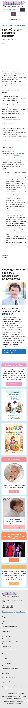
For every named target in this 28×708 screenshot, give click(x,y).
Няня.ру (4, 317)
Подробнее (14, 491)
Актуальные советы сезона (9, 648)
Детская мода (6, 638)
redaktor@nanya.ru (16, 579)
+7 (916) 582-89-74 (10, 677)
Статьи (4, 617)
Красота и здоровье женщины (10, 641)
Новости (4, 621)
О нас (4, 654)
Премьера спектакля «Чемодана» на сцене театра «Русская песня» (14, 536)
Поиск (22, 9)
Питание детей (6, 631)
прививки (13, 191)
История (4, 660)
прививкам (16, 155)
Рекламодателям (6, 663)
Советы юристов (6, 646)
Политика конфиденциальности (10, 668)
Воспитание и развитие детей (9, 626)
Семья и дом (5, 643)
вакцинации (10, 75)
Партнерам (5, 665)
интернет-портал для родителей (10, 596)
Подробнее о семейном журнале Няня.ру (11, 351)
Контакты (5, 673)
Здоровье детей (6, 629)
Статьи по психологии (7, 636)
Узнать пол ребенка (14, 384)
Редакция (4, 658)
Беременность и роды (8, 623)
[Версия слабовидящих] (13, 14)
